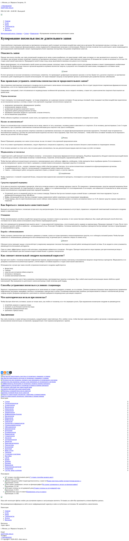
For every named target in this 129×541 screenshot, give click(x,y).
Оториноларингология (13, 425)
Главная (7, 21)
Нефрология (9, 419)
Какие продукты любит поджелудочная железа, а (64, 481)
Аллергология (10, 405)
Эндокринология (11, 439)
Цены (7, 24)
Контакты (8, 30)
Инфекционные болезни (13, 414)
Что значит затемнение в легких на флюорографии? (60, 484)
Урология (8, 438)
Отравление (9, 468)
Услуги (7, 28)
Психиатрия (9, 447)
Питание (8, 463)
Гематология (9, 409)
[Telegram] (7, 372)
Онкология (8, 421)
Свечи (7, 458)
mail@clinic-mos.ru (7, 8)
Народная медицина (12, 443)
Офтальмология (10, 427)
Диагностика (9, 445)
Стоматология (10, 436)
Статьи (26, 33)
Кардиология (9, 416)
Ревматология (9, 434)
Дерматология (10, 412)
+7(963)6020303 (6, 6)
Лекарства (8, 441)
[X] (10, 372)
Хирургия (8, 448)
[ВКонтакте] (2, 372)
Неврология (9, 418)
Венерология (9, 407)
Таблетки (8, 452)
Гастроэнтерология (11, 403)
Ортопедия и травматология (14, 423)
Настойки (8, 456)
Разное (7, 459)
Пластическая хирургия (13, 467)
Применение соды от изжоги (36, 492)
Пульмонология (10, 432)
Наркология (34, 33)
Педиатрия (8, 430)
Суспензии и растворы (13, 454)
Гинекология (9, 410)
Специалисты (9, 26)
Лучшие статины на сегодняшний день (46, 488)
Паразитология (10, 429)
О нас (7, 23)
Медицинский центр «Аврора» (11, 33)
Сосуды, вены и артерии (13, 470)
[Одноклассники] (5, 372)
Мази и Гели (9, 450)
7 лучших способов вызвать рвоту (41, 477)
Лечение (8, 461)
